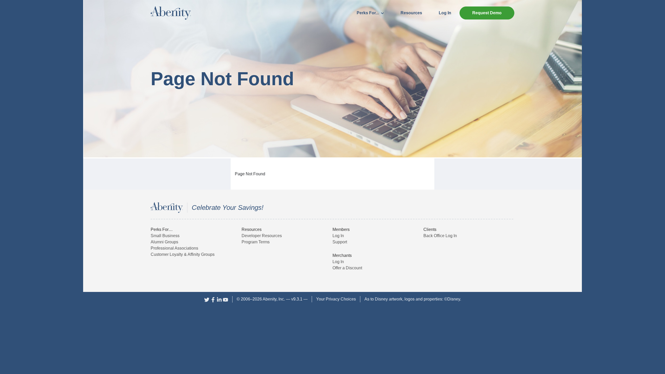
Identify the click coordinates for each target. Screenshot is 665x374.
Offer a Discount (347, 268)
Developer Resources (262, 235)
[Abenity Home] (171, 12)
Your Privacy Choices (336, 299)
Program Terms (256, 242)
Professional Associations (174, 248)
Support (339, 242)
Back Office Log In (440, 235)
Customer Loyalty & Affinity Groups (183, 254)
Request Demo (487, 13)
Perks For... (368, 13)
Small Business (165, 235)
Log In (445, 13)
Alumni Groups (164, 242)
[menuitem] (370, 13)
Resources (411, 13)
